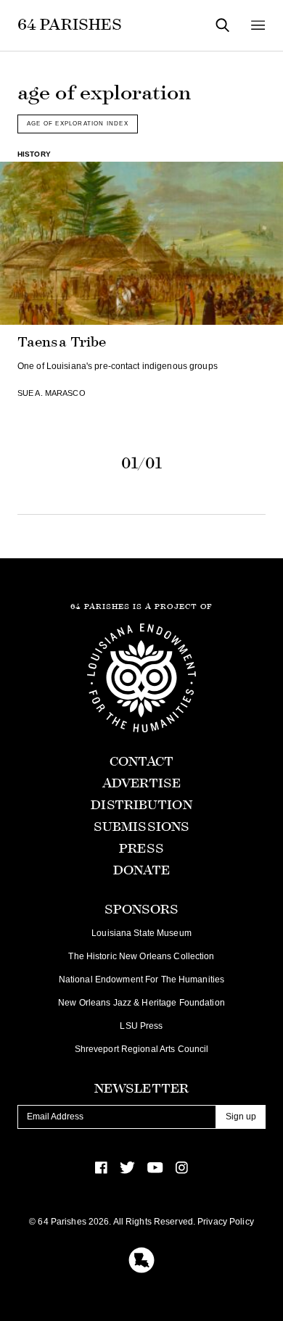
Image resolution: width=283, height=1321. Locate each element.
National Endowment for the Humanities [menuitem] (141, 979)
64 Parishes (69, 24)
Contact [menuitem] (142, 762)
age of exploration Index (77, 123)
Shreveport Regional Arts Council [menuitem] (142, 1049)
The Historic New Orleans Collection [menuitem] (141, 956)
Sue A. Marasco (51, 393)
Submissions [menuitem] (141, 827)
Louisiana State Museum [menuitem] (141, 933)
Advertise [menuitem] (141, 783)
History (34, 154)
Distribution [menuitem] (141, 805)
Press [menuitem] (141, 849)
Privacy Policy (225, 1222)
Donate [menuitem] (142, 870)
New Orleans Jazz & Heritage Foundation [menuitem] (141, 1003)
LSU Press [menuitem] (141, 1026)
